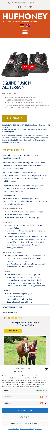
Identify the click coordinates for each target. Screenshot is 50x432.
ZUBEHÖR (6, 290)
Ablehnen (25, 417)
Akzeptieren (25, 411)
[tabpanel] (25, 229)
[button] (46, 370)
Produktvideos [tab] (11, 312)
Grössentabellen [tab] (12, 307)
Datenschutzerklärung (27, 429)
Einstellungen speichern (25, 423)
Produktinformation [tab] (14, 150)
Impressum (38, 429)
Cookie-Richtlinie (13, 429)
